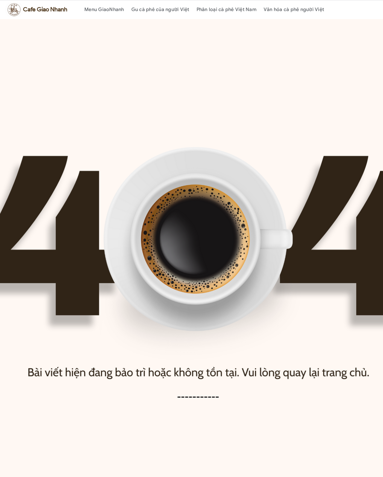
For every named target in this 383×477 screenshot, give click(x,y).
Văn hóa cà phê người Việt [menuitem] (294, 10)
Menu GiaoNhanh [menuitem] (104, 10)
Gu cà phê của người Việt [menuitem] (160, 10)
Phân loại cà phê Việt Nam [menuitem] (226, 10)
